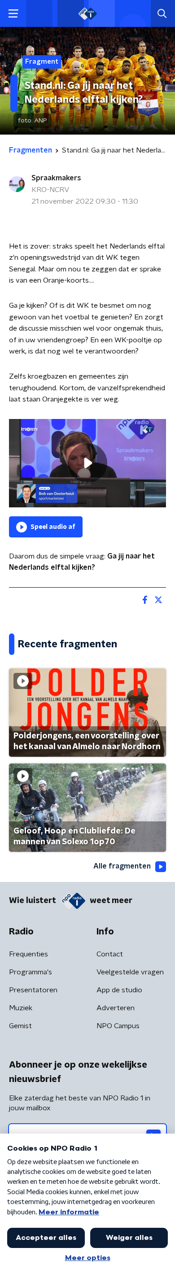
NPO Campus (118, 1026)
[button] (13, 13)
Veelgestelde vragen (130, 972)
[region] (87, 463)
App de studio (119, 990)
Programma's (30, 972)
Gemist (20, 1026)
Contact (109, 954)
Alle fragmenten (122, 866)
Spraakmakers (56, 178)
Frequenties (28, 954)
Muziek (20, 1008)
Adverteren (115, 1008)
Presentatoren (33, 990)
